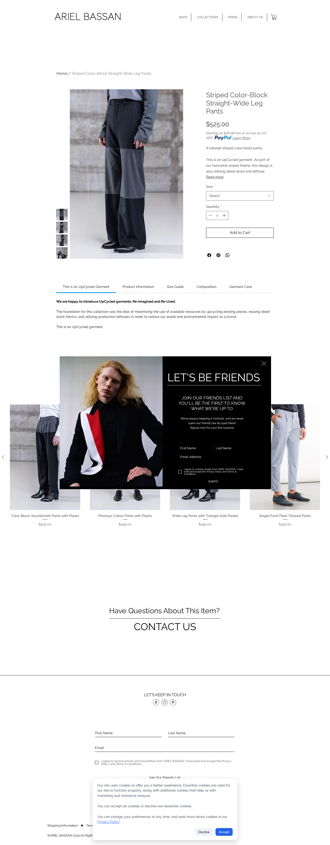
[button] (263, 363)
